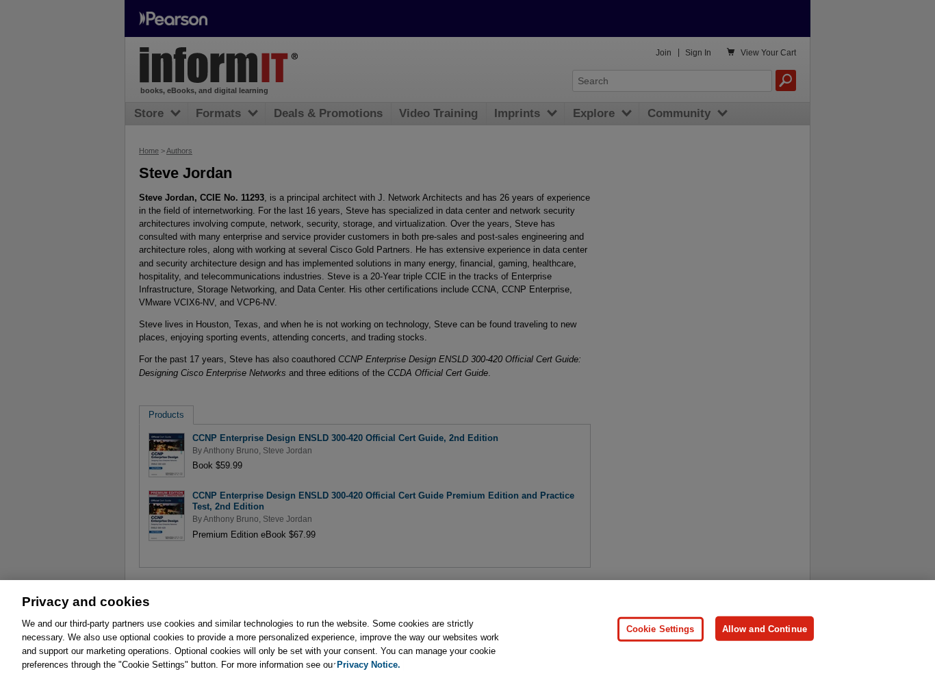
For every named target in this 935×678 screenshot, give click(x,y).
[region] (467, 629)
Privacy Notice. (368, 664)
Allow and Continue (764, 628)
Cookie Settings (660, 628)
